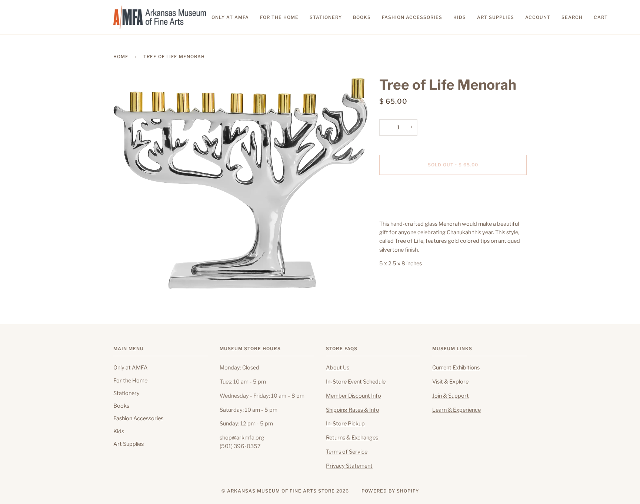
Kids (118, 431)
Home (121, 56)
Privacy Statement (349, 465)
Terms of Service (346, 451)
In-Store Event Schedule (356, 381)
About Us (337, 367)
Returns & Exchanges (352, 437)
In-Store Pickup (345, 423)
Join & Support (450, 395)
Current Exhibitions (456, 367)
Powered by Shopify (390, 491)
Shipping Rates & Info (352, 410)
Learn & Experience (456, 410)
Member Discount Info (353, 395)
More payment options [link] (407, 209)
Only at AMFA (130, 367)
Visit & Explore (450, 381)
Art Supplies (128, 444)
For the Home (130, 380)
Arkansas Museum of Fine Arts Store (281, 491)
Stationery (126, 393)
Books (121, 405)
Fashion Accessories (138, 418)
